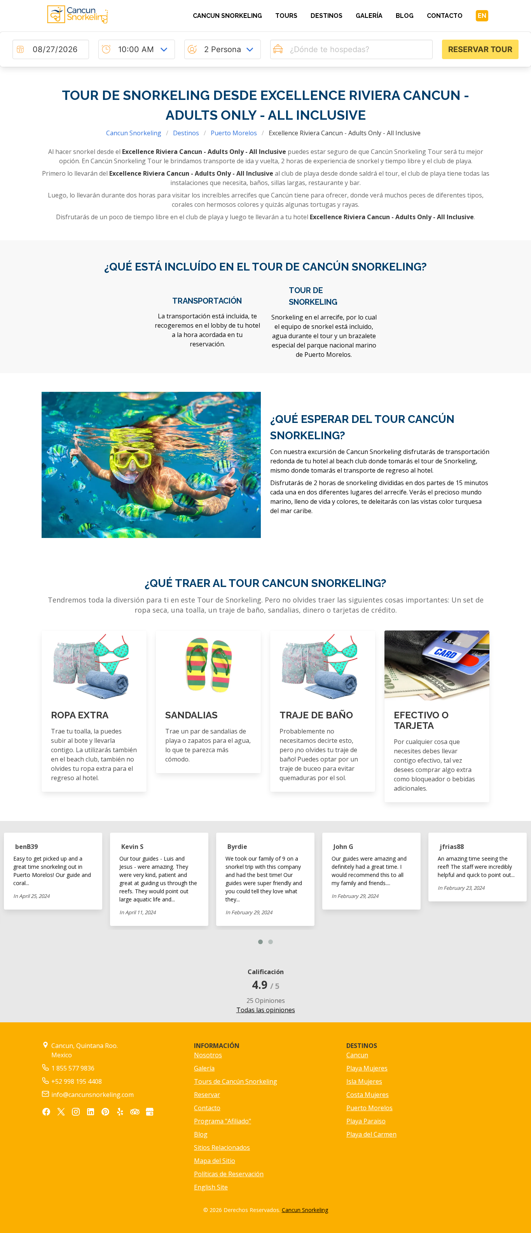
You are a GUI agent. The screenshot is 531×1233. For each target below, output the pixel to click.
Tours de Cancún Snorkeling (235, 1081)
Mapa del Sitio (214, 1160)
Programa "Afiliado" (222, 1121)
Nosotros (208, 1055)
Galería (204, 1068)
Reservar (207, 1094)
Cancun (357, 1055)
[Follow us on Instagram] (75, 1113)
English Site (211, 1187)
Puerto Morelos (234, 133)
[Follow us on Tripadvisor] (135, 1113)
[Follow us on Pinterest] (105, 1113)
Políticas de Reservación (229, 1174)
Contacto (207, 1108)
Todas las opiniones (265, 1010)
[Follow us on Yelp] (120, 1113)
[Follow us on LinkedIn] (90, 1113)
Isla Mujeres (364, 1081)
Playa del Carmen (371, 1134)
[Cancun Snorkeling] (94, 14)
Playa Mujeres (367, 1068)
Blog (201, 1134)
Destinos (186, 133)
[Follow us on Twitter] (61, 1113)
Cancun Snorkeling (133, 133)
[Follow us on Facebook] (46, 1113)
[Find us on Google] (149, 1113)
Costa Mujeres (367, 1094)
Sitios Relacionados (222, 1147)
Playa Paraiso (366, 1121)
